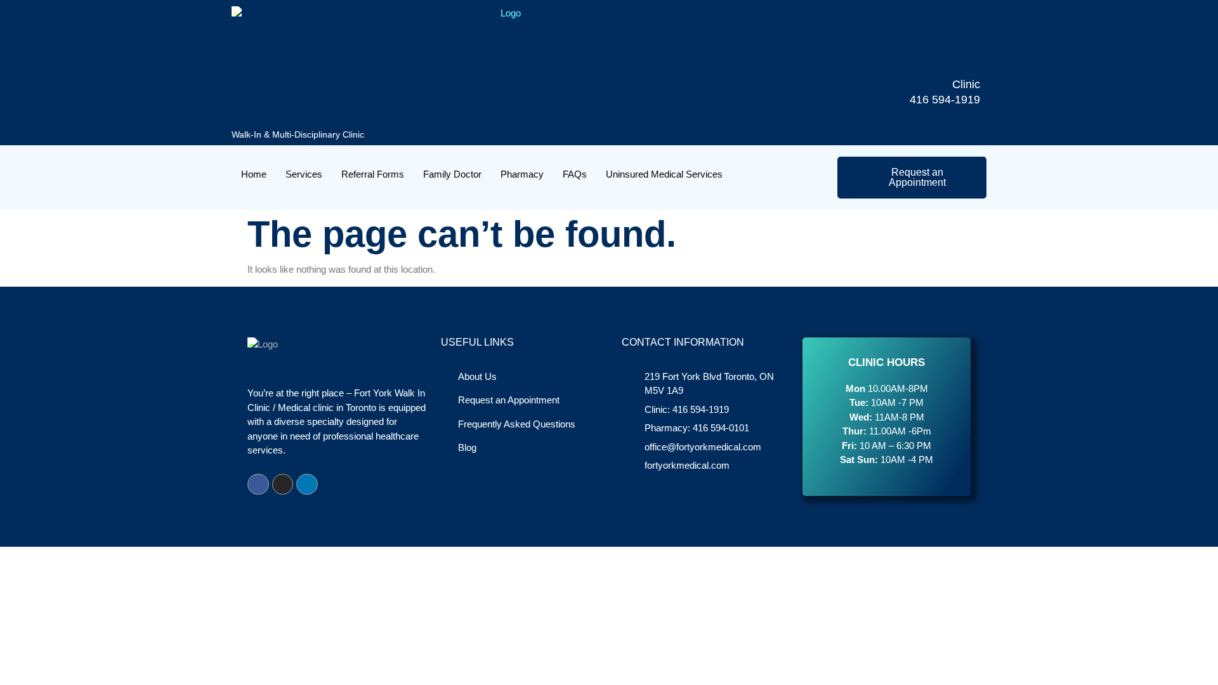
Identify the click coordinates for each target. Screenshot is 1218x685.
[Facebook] (258, 484)
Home (253, 174)
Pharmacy (522, 174)
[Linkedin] (307, 484)
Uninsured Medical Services (664, 174)
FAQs (575, 174)
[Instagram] (283, 484)
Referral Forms (372, 174)
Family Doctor (452, 174)
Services (303, 174)
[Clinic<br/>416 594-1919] (960, 57)
